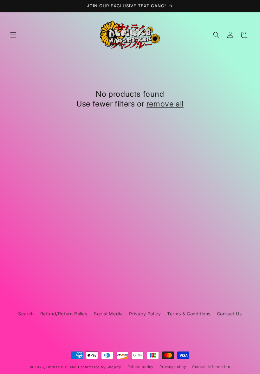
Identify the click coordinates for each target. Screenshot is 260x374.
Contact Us (229, 313)
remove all (165, 103)
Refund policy (140, 366)
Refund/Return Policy (64, 313)
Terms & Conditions (189, 313)
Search (26, 313)
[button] (13, 35)
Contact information (211, 366)
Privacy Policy (145, 313)
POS (64, 367)
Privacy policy (172, 366)
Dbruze (53, 367)
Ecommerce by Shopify (99, 367)
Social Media (108, 313)
